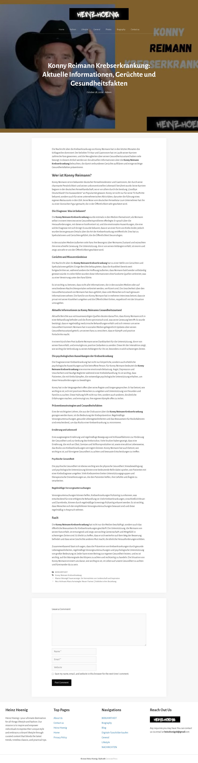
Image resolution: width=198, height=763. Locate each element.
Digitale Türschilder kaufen (115, 732)
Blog (104, 728)
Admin (108, 92)
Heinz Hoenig (60, 728)
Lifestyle (84, 29)
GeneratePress (111, 759)
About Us (58, 718)
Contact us (135, 29)
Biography (121, 29)
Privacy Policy (60, 737)
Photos (108, 29)
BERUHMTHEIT (61, 572)
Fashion (73, 29)
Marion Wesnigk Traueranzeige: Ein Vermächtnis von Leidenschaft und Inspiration (87, 578)
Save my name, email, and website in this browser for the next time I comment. (92, 674)
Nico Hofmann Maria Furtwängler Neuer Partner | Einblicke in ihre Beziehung (85, 582)
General (96, 29)
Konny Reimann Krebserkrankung (68, 575)
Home (61, 29)
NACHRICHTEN (109, 747)
